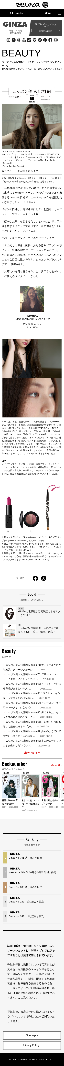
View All (55, 765)
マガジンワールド (32, 5)
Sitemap (31, 1035)
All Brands (16, 13)
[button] (60, 789)
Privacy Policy (31, 1045)
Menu (48, 13)
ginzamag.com (45, 31)
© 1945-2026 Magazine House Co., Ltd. (32, 1059)
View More (30, 752)
